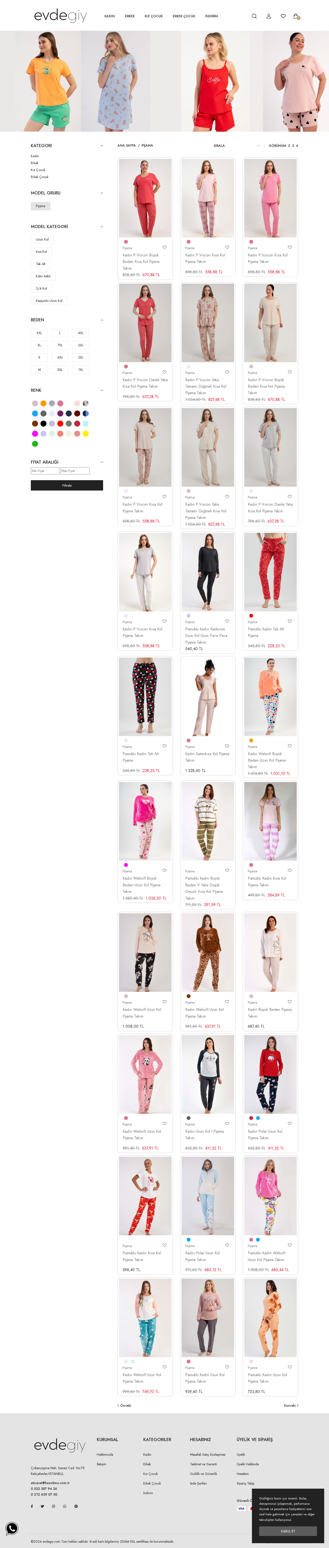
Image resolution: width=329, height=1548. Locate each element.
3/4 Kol (41, 288)
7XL (60, 345)
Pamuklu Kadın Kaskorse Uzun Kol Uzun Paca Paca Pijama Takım (206, 635)
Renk (36, 390)
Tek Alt (40, 263)
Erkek (130, 16)
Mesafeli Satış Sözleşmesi (207, 1454)
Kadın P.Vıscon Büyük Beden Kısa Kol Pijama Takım (141, 261)
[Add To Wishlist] (164, 247)
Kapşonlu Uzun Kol (49, 300)
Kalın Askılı (43, 276)
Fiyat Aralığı (44, 462)
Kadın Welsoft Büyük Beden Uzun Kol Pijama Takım (267, 760)
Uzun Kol (42, 239)
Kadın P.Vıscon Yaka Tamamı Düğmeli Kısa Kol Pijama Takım (205, 386)
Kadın (110, 16)
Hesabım (243, 1473)
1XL (80, 369)
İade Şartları (198, 1483)
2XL (80, 357)
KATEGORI (41, 146)
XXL (39, 332)
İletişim (101, 1464)
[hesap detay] (242, 16)
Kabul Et (288, 1531)
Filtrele (67, 485)
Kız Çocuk (154, 16)
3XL (80, 345)
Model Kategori (49, 227)
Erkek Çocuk (184, 16)
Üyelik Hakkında (248, 1464)
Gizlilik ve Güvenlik (203, 1473)
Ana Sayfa (127, 145)
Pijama (40, 206)
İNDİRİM (211, 16)
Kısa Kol (41, 251)
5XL (60, 369)
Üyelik (241, 1454)
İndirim (148, 1493)
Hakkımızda (105, 1454)
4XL (80, 332)
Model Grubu (45, 193)
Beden (37, 320)
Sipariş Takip (245, 1483)
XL (39, 345)
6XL (60, 357)
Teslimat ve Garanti (203, 1464)
